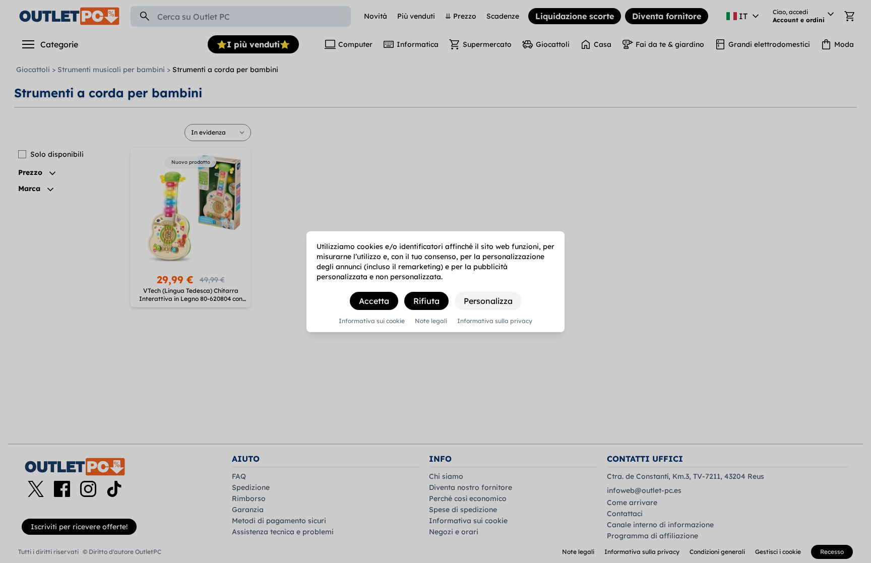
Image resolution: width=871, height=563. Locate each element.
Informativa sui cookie (372, 321)
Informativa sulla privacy (494, 321)
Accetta (374, 301)
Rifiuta (426, 301)
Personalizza (488, 301)
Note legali (431, 321)
